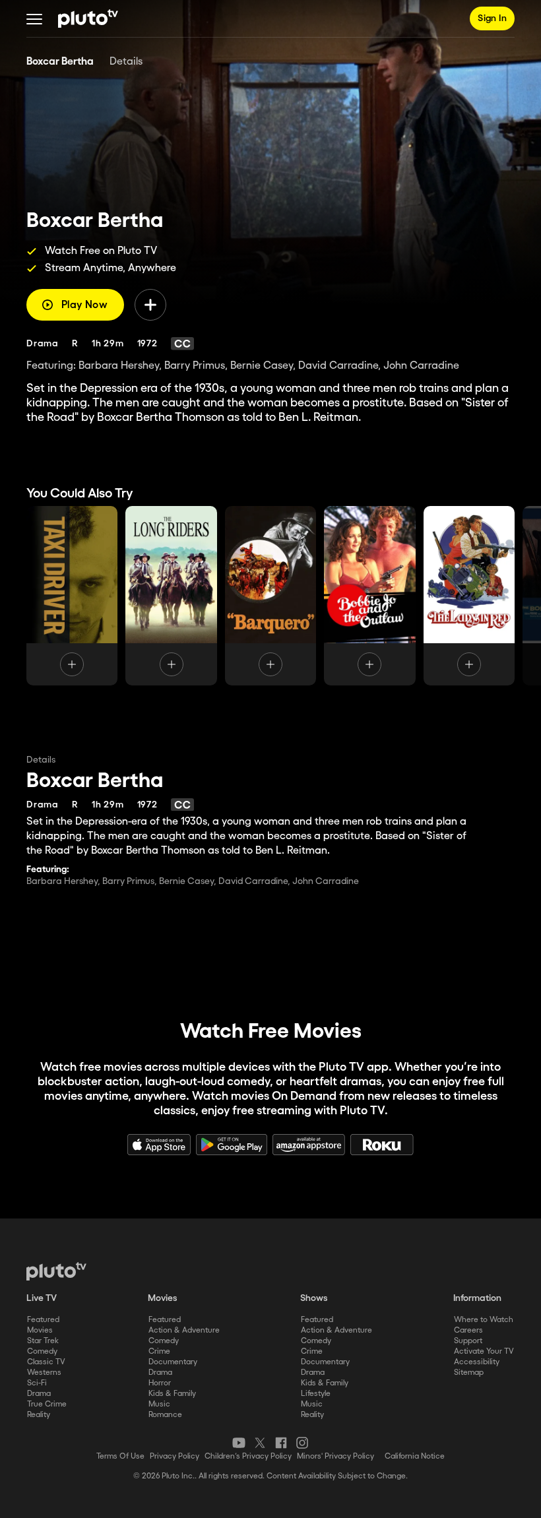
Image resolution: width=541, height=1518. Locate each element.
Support (468, 1341)
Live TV (41, 1298)
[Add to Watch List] (150, 305)
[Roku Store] (382, 1144)
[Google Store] (231, 1144)
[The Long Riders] (170, 595)
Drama (39, 1393)
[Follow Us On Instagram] (302, 1442)
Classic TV (46, 1362)
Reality (38, 1414)
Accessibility (476, 1362)
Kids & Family (172, 1393)
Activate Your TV (484, 1351)
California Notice (415, 1456)
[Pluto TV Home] (88, 18)
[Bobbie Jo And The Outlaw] (369, 595)
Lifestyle (316, 1393)
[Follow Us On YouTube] (238, 1442)
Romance (165, 1414)
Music (159, 1404)
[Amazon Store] (308, 1144)
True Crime (47, 1404)
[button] (34, 18)
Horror (159, 1383)
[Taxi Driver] (71, 595)
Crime (159, 1351)
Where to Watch (483, 1319)
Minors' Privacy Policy (335, 1456)
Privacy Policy (174, 1456)
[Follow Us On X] (260, 1442)
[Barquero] (270, 595)
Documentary (172, 1362)
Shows (314, 1298)
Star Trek (43, 1341)
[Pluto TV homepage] (56, 1271)
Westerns (44, 1372)
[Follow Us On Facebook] (281, 1442)
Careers (468, 1330)
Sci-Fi (37, 1383)
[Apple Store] (159, 1144)
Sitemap (469, 1372)
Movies (40, 1330)
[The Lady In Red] (469, 595)
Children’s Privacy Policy (248, 1456)
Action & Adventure (184, 1330)
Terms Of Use (120, 1456)
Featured (43, 1319)
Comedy (42, 1351)
